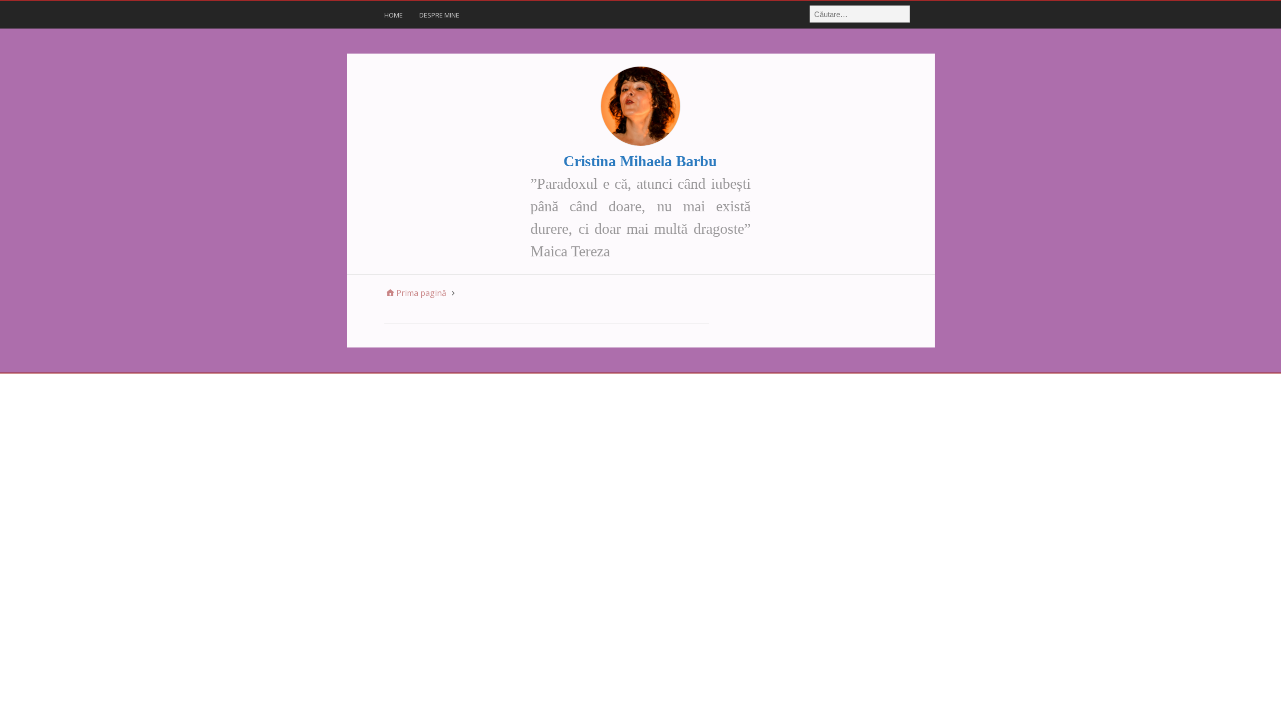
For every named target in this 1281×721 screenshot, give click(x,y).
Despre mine (439, 15)
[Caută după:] (860, 14)
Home (393, 15)
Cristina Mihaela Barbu (640, 161)
